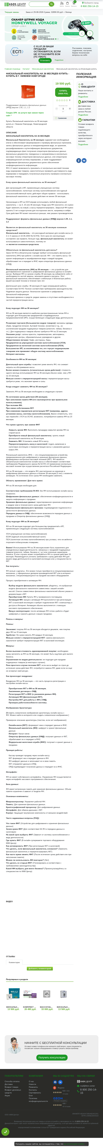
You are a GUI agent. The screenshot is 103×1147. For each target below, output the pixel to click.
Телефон (44, 572)
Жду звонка (65, 587)
